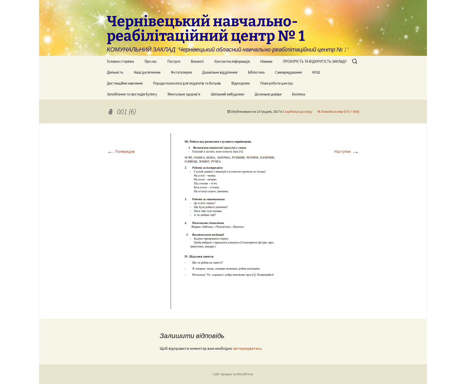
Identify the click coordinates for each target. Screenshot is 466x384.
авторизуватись (247, 348)
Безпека (298, 94)
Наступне (346, 151)
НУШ (316, 72)
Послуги (173, 61)
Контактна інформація (232, 61)
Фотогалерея (181, 72)
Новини (266, 61)
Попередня (120, 151)
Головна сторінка (120, 61)
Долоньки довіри (268, 94)
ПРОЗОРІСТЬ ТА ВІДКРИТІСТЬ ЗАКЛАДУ (315, 61)
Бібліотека (256, 72)
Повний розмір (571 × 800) (340, 111)
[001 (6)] (233, 220)
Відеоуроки (240, 83)
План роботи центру (276, 83)
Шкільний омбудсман (227, 94)
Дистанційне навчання (124, 83)
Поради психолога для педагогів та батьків (187, 83)
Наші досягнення (147, 72)
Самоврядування (288, 72)
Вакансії (197, 61)
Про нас (150, 61)
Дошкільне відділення (219, 72)
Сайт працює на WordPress (233, 374)
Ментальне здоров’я (183, 94)
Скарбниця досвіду (297, 111)
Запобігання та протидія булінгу (132, 94)
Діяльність (115, 72)
